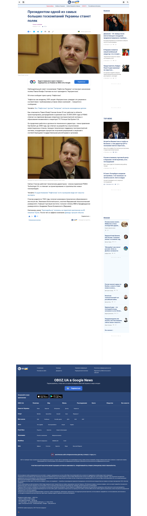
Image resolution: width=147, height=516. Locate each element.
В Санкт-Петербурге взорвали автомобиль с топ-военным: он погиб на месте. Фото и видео (115, 176)
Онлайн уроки (58, 419)
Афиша (39, 446)
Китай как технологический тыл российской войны (112, 297)
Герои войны (50, 6)
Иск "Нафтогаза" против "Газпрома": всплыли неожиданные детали (60, 108)
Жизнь (64, 403)
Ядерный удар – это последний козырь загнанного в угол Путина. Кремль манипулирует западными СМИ (113, 309)
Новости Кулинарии (61, 430)
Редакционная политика (35, 220)
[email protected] (37, 503)
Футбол (39, 414)
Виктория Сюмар (109, 290)
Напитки (49, 430)
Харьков (47, 408)
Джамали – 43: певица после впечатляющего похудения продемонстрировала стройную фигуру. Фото (115, 36)
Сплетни (48, 446)
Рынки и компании (37, 24)
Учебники (46, 419)
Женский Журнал (77, 446)
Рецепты (39, 430)
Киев (38, 408)
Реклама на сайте (41, 370)
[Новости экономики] (74, 220)
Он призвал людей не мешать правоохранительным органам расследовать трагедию (112, 74)
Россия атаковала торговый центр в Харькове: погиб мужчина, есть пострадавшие (116, 160)
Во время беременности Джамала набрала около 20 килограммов (116, 41)
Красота (57, 446)
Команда (58, 368)
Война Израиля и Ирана (73, 6)
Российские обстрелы (94, 6)
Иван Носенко (108, 325)
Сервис (72, 424)
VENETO (84, 6)
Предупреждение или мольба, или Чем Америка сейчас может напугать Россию (113, 320)
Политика (36, 403)
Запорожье (57, 408)
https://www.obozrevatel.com (74, 475)
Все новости (125, 403)
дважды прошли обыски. (74, 213)
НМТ (83, 419)
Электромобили (52, 424)
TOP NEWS (108, 119)
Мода (66, 446)
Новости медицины (42, 440)
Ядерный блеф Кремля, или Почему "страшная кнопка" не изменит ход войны (112, 237)
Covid (64, 440)
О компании (40, 368)
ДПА (68, 419)
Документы (59, 370)
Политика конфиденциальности (102, 368)
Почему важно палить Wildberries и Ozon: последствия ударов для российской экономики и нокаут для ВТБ (112, 224)
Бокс (66, 414)
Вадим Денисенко (109, 313)
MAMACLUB (55, 440)
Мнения (107, 218)
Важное (107, 11)
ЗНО (75, 419)
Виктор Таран (108, 242)
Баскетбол (48, 414)
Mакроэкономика (56, 435)
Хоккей (58, 414)
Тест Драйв (40, 424)
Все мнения (108, 330)
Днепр (66, 408)
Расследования (82, 403)
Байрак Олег (108, 253)
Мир (48, 403)
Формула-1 (76, 414)
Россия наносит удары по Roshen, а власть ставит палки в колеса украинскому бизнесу (113, 286)
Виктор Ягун (108, 302)
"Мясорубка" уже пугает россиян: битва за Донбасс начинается (112, 249)
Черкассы (76, 408)
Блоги (94, 403)
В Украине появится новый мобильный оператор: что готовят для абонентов (112, 52)
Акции (63, 424)
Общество (110, 403)
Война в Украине (60, 6)
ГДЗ (38, 419)
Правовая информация (81, 368)
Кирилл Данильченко (110, 228)
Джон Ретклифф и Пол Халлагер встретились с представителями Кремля (116, 149)
